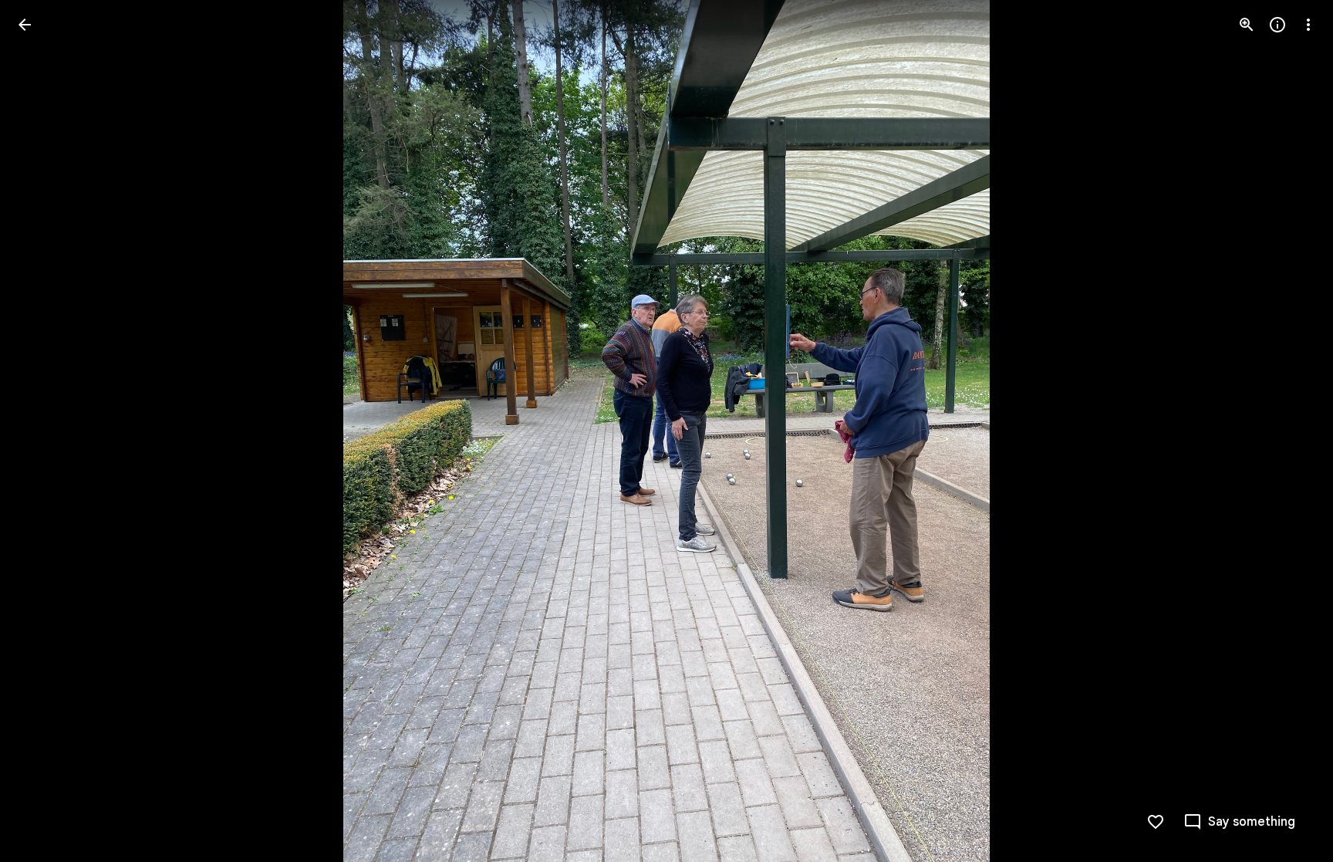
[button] (43, 431)
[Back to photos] (24, 24)
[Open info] (1277, 24)
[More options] (1308, 24)
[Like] (1155, 822)
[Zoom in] (1246, 24)
